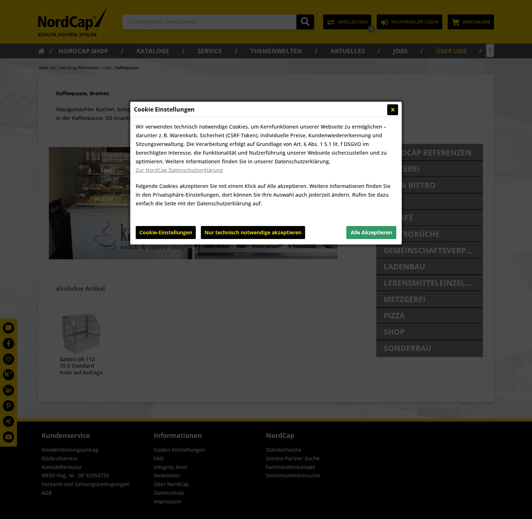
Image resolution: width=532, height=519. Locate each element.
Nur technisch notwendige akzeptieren (252, 232)
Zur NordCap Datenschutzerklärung (179, 170)
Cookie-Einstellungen (165, 232)
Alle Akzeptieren (371, 232)
